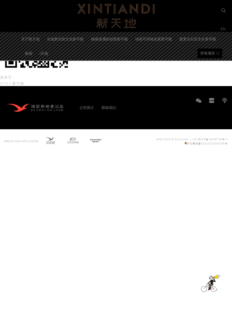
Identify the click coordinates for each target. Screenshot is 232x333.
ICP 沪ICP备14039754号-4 (210, 139)
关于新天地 (30, 38)
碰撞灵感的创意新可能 (109, 38)
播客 (225, 100)
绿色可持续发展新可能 (153, 38)
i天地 (44, 53)
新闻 (28, 53)
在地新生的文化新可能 (65, 38)
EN (224, 28)
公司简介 (87, 107)
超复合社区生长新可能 (197, 38)
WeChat (199, 103)
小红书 (212, 100)
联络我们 (109, 107)
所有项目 (207, 53)
